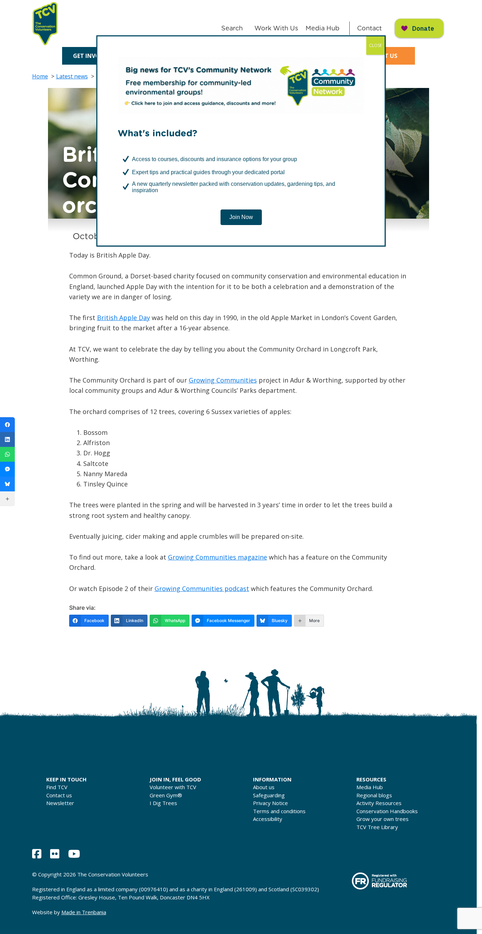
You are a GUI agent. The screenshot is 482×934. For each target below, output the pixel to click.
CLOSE (375, 45)
